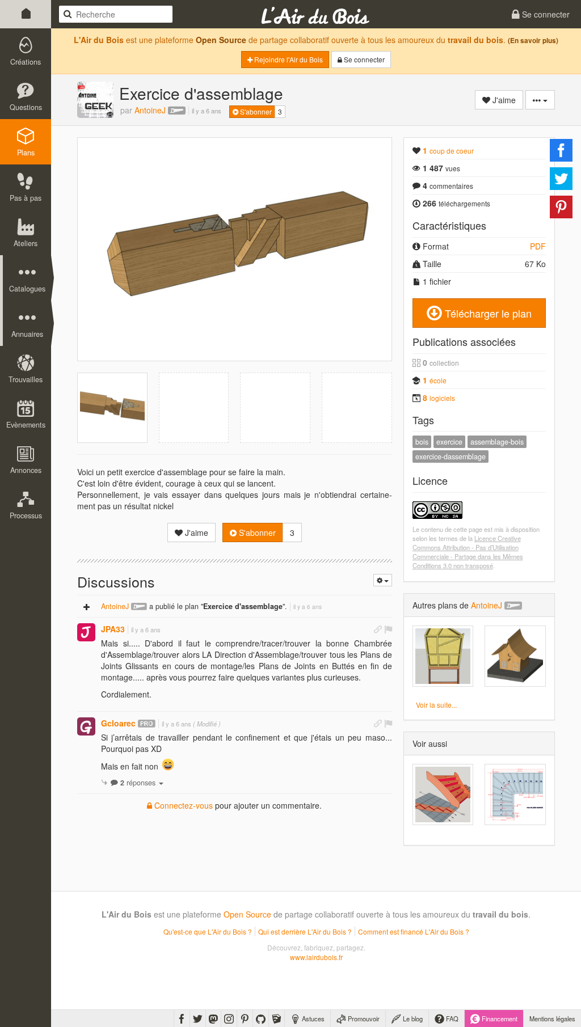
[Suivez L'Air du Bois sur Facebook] (182, 1018)
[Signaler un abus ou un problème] (388, 629)
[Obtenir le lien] (378, 629)
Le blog (412, 1018)
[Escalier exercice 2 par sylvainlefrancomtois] (515, 794)
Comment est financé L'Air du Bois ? (413, 931)
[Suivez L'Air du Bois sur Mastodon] (213, 1018)
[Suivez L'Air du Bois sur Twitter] (197, 1018)
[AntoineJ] (95, 100)
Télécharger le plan (487, 313)
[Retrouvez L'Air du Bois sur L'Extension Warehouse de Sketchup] (276, 1018)
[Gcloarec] (86, 726)
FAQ (451, 1018)
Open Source (221, 39)
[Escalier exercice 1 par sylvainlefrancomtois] (443, 794)
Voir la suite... (436, 704)
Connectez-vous (182, 805)
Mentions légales (552, 1018)
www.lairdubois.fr (316, 957)
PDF (538, 246)
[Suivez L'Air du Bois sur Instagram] (229, 1018)
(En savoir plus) (533, 40)
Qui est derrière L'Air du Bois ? (305, 931)
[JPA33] (86, 632)
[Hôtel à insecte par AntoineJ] (443, 656)
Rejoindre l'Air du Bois (287, 59)
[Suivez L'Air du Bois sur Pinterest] (244, 1018)
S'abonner (255, 111)
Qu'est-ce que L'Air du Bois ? (207, 931)
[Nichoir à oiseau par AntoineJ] (515, 656)
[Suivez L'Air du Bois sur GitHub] (260, 1018)
